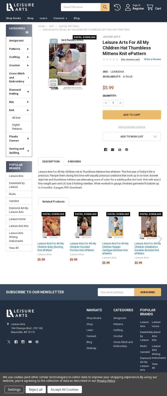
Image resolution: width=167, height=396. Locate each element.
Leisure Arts (16, 175)
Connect (58, 18)
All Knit (16, 117)
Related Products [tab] (53, 201)
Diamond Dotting (15, 91)
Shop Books (13, 18)
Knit (11, 110)
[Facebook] (106, 149)
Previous (39, 239)
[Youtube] (30, 342)
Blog (77, 18)
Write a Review (152, 59)
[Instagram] (23, 342)
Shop (30, 18)
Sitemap (91, 348)
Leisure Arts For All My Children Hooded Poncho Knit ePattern (83, 247)
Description (51, 161)
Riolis (12, 194)
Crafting (14, 57)
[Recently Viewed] (118, 7)
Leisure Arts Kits (18, 225)
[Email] (112, 149)
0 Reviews (74, 161)
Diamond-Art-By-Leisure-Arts (19, 210)
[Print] (120, 149)
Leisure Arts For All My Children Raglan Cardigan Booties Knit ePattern (115, 248)
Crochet (14, 65)
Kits (11, 101)
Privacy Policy (106, 381)
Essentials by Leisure (17, 185)
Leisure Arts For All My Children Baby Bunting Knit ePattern (50, 247)
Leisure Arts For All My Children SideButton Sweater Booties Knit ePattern (148, 248)
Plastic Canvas (14, 138)
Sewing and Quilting (16, 150)
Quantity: (110, 95)
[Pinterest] (127, 149)
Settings (14, 389)
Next (160, 239)
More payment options (132, 126)
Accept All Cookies (65, 389)
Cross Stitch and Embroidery (17, 77)
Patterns (14, 48)
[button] (132, 136)
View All (14, 247)
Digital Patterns (17, 126)
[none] (67, 64)
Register (138, 8)
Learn (43, 18)
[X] (9, 342)
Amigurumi (16, 40)
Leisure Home (17, 219)
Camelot (14, 200)
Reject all (36, 389)
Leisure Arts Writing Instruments (16, 237)
